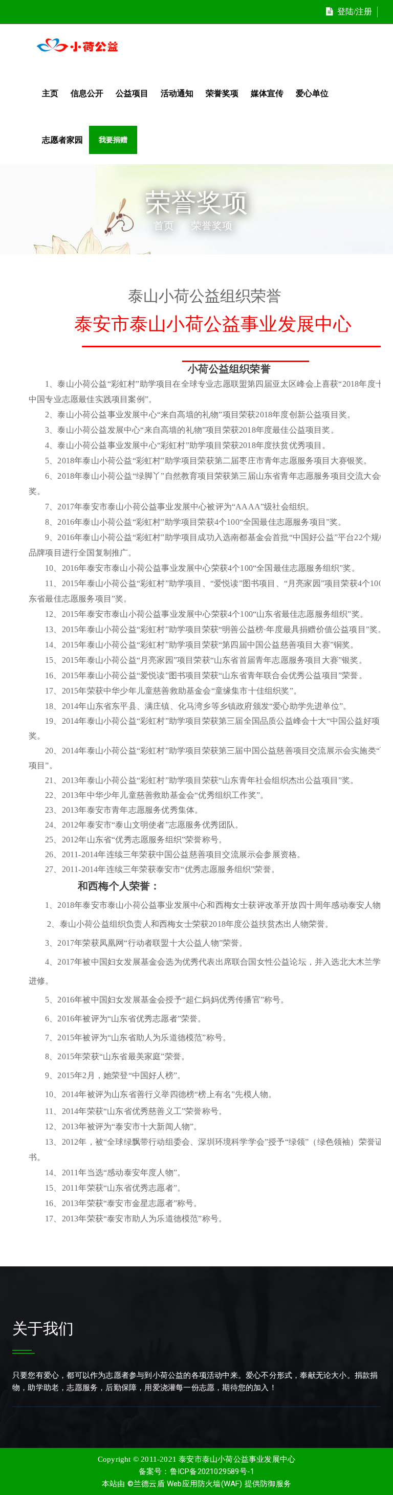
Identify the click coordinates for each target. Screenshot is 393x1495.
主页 (50, 93)
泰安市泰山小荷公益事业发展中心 (237, 1459)
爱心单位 (312, 93)
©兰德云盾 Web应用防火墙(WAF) (185, 1483)
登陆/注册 (354, 11)
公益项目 (132, 93)
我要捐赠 (113, 140)
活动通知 (177, 93)
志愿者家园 (62, 140)
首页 (164, 225)
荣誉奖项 (222, 93)
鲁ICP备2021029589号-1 (212, 1471)
